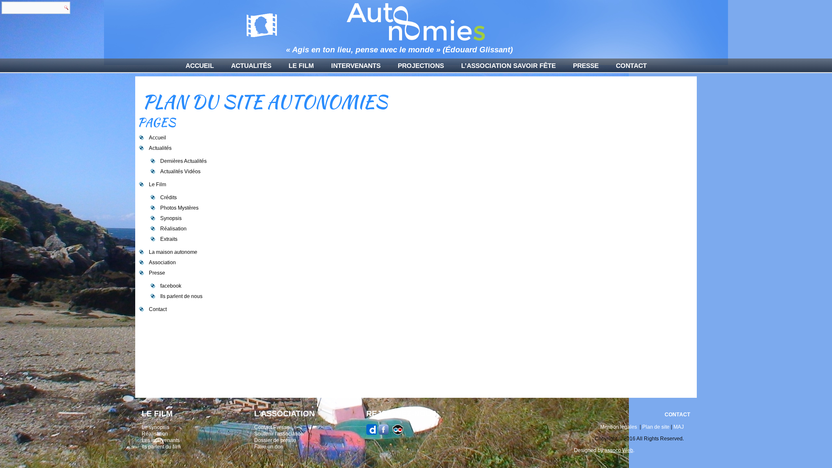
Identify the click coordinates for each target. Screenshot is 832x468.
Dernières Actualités (183, 161)
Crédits (168, 197)
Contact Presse (272, 427)
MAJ (678, 427)
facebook (170, 286)
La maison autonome (173, 252)
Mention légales (618, 427)
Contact (631, 65)
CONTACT (677, 414)
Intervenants (356, 65)
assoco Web (618, 450)
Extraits (168, 239)
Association (162, 262)
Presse (586, 65)
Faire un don (268, 446)
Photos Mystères (179, 208)
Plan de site (656, 427)
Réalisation (173, 228)
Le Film (301, 65)
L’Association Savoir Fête (508, 65)
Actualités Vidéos (180, 171)
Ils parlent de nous (181, 296)
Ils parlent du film (161, 446)
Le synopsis (155, 427)
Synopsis (171, 218)
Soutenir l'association (279, 433)
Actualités (251, 65)
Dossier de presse (275, 440)
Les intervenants (161, 440)
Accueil (200, 65)
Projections (421, 65)
